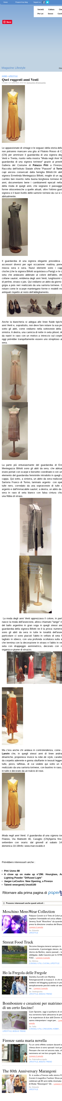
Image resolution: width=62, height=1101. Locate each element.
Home (5, 2)
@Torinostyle (40, 83)
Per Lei (40, 14)
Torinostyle (31, 83)
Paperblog (16, 11)
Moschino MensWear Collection (29, 911)
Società (40, 10)
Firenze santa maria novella (25, 1040)
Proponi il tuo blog (21, 2)
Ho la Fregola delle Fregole (25, 972)
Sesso (50, 14)
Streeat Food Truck (18, 942)
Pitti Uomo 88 (12, 870)
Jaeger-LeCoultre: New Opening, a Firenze (28, 881)
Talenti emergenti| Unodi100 (20, 884)
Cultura (51, 10)
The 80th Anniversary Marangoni (29, 1071)
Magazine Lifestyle (13, 67)
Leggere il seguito (36, 927)
